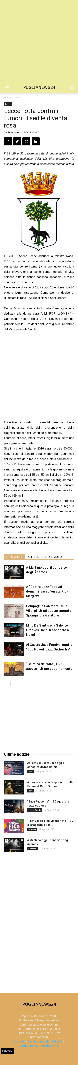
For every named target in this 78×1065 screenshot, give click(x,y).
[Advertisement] (39, 41)
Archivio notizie (38, 1041)
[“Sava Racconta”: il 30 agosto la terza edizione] (14, 806)
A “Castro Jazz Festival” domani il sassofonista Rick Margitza (47, 591)
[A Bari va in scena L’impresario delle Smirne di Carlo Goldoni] (14, 787)
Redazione (13, 132)
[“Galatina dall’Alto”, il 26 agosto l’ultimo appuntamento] (14, 669)
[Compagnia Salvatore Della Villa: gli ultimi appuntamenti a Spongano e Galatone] (14, 611)
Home (7, 97)
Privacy (57, 1041)
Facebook (47, 1046)
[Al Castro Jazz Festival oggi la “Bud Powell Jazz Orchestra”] (14, 649)
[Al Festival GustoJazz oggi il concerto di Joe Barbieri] (14, 768)
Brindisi (32, 829)
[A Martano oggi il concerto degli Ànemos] (14, 572)
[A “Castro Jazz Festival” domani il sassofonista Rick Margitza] (14, 591)
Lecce (18, 97)
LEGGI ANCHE (14, 557)
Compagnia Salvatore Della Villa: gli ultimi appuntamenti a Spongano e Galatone (49, 610)
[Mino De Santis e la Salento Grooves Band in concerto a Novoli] (14, 630)
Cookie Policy (29, 1046)
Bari (30, 771)
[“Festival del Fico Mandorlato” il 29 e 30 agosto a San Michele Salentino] (14, 826)
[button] (72, 87)
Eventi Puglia (34, 810)
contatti (19, 1041)
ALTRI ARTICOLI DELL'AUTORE (46, 557)
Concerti (32, 848)
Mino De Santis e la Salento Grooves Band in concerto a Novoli (47, 630)
